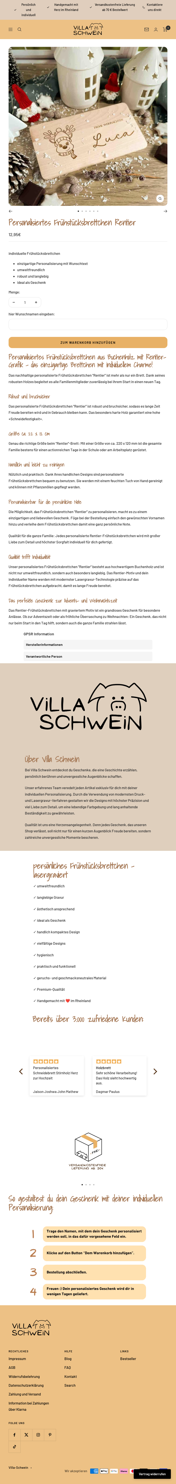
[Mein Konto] (156, 29)
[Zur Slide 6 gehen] (97, 211)
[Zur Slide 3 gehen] (86, 211)
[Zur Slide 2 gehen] (82, 211)
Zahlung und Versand (25, 1394)
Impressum (17, 1358)
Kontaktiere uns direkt (155, 7)
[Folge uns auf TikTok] (14, 1447)
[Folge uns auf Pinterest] (50, 1435)
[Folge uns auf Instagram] (38, 1435)
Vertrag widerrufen (152, 1474)
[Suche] (19, 29)
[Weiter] (165, 211)
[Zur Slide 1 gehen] (78, 211)
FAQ (67, 1367)
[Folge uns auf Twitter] (26, 1435)
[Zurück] (10, 211)
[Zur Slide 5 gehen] (93, 211)
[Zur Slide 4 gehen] (90, 211)
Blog (67, 1358)
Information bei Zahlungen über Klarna (29, 1406)
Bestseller (128, 1358)
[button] (22, 1071)
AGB (12, 1367)
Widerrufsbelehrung (24, 1376)
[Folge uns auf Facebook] (14, 1435)
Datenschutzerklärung (26, 1385)
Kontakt (70, 1376)
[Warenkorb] (165, 29)
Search (70, 1385)
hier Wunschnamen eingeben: (32, 314)
